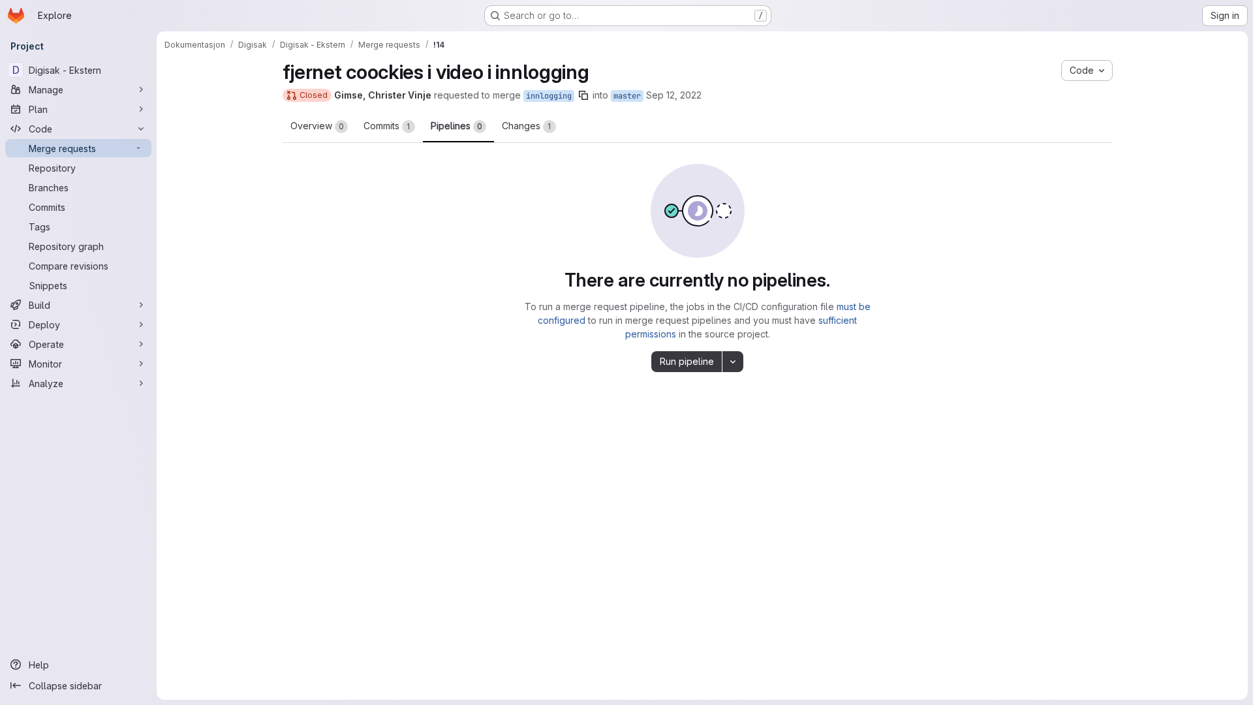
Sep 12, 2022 (674, 95)
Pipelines (456, 125)
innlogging (549, 96)
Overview (317, 125)
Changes (526, 125)
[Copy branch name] (583, 95)
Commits (387, 125)
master (627, 96)
